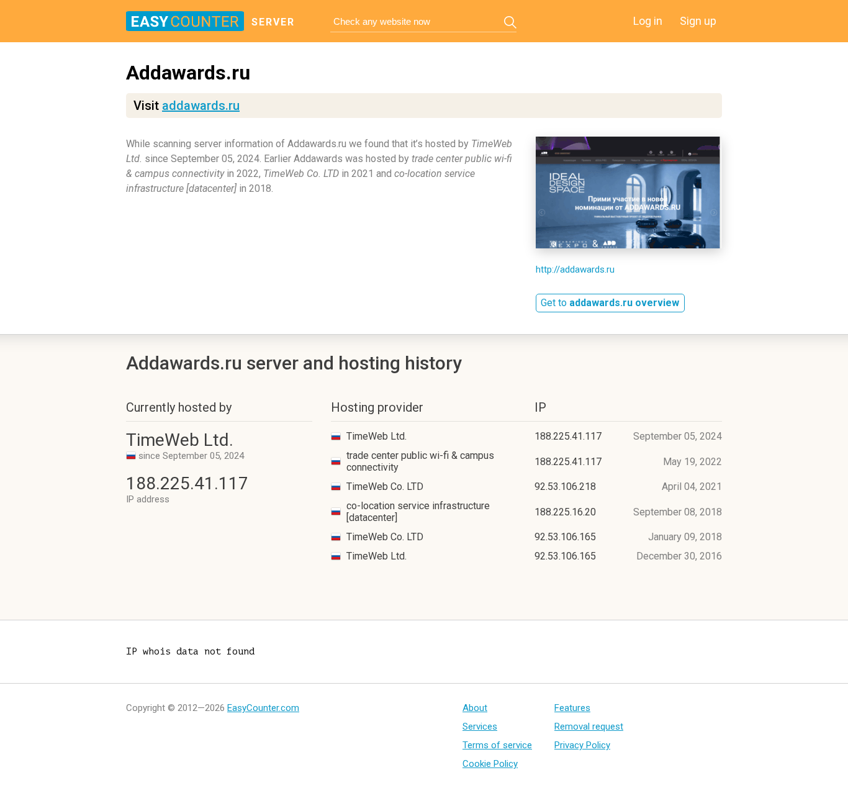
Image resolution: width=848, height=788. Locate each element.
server (273, 22)
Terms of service (497, 745)
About (474, 707)
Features (572, 707)
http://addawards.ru (575, 269)
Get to (610, 303)
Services (479, 726)
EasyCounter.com (263, 707)
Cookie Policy (490, 763)
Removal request (588, 726)
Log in (647, 20)
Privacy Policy (582, 745)
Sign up (698, 20)
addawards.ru (201, 105)
